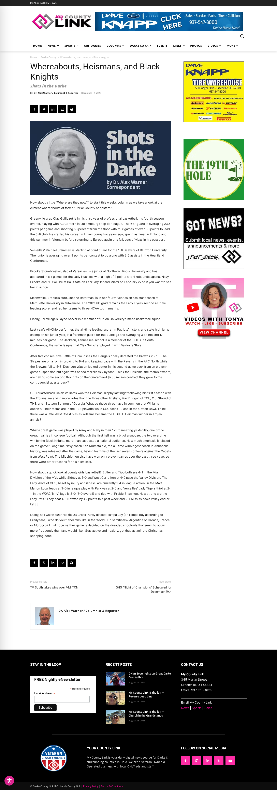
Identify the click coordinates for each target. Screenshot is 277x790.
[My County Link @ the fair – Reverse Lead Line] (115, 698)
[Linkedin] (53, 109)
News (185, 708)
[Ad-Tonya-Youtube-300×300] (214, 338)
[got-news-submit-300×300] (214, 268)
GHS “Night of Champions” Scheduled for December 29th (143, 590)
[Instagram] (196, 760)
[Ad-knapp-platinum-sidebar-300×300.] (214, 121)
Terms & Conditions (112, 786)
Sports (197, 708)
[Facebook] (34, 109)
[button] (242, 36)
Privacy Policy (90, 786)
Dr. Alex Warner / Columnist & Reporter (56, 92)
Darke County (48, 57)
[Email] (62, 109)
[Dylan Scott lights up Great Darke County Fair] (115, 678)
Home (33, 57)
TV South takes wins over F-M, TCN (54, 587)
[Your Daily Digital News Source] (62, 21)
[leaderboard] (171, 21)
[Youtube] (230, 760)
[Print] (72, 109)
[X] (44, 109)
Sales (208, 708)
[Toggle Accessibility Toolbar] (9, 780)
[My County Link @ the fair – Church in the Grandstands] (115, 717)
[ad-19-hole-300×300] (214, 198)
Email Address (44, 693)
